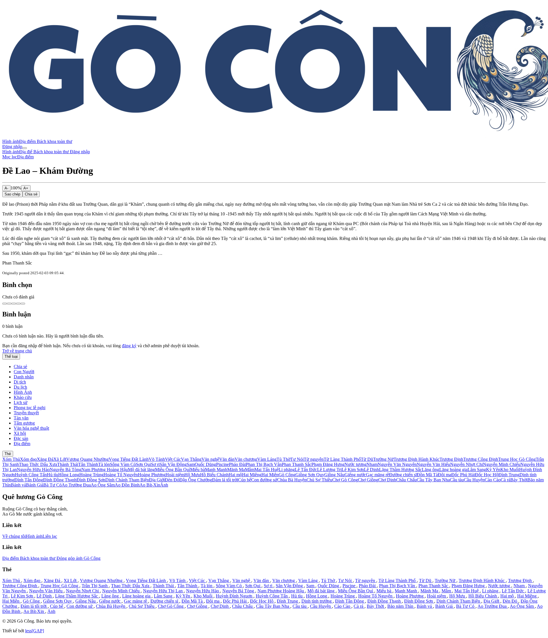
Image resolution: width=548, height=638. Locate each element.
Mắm (249, 469)
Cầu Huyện (474, 479)
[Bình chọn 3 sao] (13, 303)
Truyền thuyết (26, 412)
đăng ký (129, 345)
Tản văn (21, 417)
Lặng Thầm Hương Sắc (400, 469)
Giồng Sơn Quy (309, 474)
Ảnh (164, 484)
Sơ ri (155, 464)
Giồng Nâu (334, 474)
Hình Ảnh (23, 392)
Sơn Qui (143, 464)
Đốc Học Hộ (486, 474)
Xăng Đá (45, 459)
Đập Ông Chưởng (195, 479)
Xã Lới (59, 459)
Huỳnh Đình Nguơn (234, 595)
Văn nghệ (210, 459)
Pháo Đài (237, 464)
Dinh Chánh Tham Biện (127, 479)
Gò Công (287, 474)
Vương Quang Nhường (87, 459)
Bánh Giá (34, 484)
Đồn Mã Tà (427, 474)
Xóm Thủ (11, 459)
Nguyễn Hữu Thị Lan (163, 590)
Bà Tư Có (52, 484)
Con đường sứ (264, 479)
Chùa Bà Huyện (292, 479)
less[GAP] (34, 630)
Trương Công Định (480, 459)
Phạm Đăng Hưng (327, 464)
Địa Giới (157, 479)
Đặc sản (21, 438)
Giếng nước (355, 474)
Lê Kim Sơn (353, 469)
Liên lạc (50, 536)
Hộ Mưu (192, 474)
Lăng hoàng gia (453, 469)
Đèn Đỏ (172, 479)
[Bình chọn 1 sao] (4, 303)
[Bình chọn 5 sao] (23, 303)
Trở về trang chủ (17, 350)
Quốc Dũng (205, 464)
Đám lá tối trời (225, 479)
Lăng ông (430, 469)
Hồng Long (68, 474)
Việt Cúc (173, 459)
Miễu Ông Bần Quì (172, 469)
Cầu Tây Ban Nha (433, 479)
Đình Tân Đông (28, 479)
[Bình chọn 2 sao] (9, 303)
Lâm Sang (477, 469)
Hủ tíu (52, 474)
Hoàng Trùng (91, 474)
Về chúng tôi (14, 536)
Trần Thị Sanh (95, 585)
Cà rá (505, 479)
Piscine (222, 464)
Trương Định (451, 459)
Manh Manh (216, 469)
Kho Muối (509, 469)
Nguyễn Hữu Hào (33, 469)
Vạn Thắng (191, 459)
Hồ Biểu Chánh (214, 474)
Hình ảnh (10, 141)
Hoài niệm (175, 474)
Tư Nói (297, 459)
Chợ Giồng (368, 479)
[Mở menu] (24, 148)
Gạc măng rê (377, 474)
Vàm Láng (267, 459)
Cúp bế (244, 479)
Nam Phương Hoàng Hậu (104, 469)
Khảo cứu (23, 397)
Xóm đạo (28, 459)
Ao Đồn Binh (127, 484)
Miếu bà (197, 469)
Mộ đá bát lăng (141, 469)
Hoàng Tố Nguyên (121, 474)
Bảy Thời (518, 479)
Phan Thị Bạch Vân (264, 464)
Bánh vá (18, 484)
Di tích (20, 381)
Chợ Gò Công (345, 479)
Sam (191, 464)
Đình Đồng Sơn (90, 479)
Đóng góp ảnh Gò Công (78, 558)
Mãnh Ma (236, 469)
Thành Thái (67, 464)
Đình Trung (508, 474)
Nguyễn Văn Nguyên (397, 464)
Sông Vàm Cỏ (123, 464)
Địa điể (26, 151)
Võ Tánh (157, 459)
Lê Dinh (371, 469)
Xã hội (20, 433)
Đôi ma (444, 474)
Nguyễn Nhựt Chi (466, 464)
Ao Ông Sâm (103, 484)
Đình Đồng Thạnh (59, 479)
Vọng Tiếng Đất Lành (129, 459)
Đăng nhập (12, 146)
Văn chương (246, 459)
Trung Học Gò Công (517, 459)
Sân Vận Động (173, 464)
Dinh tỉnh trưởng (317, 601)
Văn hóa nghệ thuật (31, 428)
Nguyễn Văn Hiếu (433, 464)
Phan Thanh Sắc (296, 464)
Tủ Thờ (283, 459)
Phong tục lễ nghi (29, 407)
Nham (372, 464)
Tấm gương (24, 423)
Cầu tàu (457, 479)
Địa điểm (28, 141)
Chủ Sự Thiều (319, 479)
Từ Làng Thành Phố (342, 459)
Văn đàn (227, 459)
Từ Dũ (367, 459)
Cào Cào (493, 479)
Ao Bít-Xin (150, 484)
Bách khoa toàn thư (54, 141)
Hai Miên (270, 474)
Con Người (24, 371)
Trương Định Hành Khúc (417, 459)
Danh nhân (24, 376)
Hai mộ (235, 474)
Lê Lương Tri (329, 469)
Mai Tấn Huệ (266, 469)
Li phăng (287, 469)
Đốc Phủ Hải (463, 474)
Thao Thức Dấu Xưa (38, 464)
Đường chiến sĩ (403, 474)
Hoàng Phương (152, 474)
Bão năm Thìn (400, 606)
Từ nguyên (314, 459)
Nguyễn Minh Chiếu (501, 464)
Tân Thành (88, 464)
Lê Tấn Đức (306, 469)
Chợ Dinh (387, 479)
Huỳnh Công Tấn (31, 474)
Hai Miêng (251, 474)
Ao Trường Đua (76, 484)
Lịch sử (20, 402)
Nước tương (355, 464)
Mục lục (9, 156)
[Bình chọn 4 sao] (18, 303)
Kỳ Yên (493, 469)
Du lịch (20, 387)
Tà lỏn (104, 464)
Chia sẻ (20, 366)
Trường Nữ (383, 459)
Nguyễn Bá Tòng (65, 469)
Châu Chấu (406, 479)
